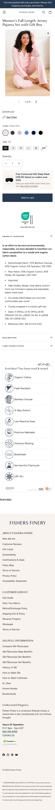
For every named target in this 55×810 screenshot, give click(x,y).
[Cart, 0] (50, 12)
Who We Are (8, 538)
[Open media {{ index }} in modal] (27, 62)
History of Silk (9, 667)
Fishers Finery (15, 770)
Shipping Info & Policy (13, 613)
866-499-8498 (9, 731)
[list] (27, 62)
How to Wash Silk (11, 672)
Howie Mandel (9, 688)
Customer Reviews (12, 544)
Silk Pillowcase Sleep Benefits (17, 651)
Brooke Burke (9, 694)
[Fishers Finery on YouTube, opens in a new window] (16, 755)
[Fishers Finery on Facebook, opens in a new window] (4, 755)
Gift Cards (7, 549)
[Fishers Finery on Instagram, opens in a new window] (8, 755)
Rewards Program (11, 619)
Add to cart (27, 197)
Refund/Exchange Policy (14, 608)
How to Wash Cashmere (14, 678)
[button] (10, 742)
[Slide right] (36, 102)
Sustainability (9, 554)
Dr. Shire (6, 683)
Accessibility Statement (14, 581)
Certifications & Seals (13, 560)
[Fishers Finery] (27, 12)
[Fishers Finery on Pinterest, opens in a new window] (12, 755)
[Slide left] (19, 102)
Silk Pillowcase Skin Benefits (16, 656)
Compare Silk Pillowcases (15, 646)
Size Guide (7, 597)
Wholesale (7, 624)
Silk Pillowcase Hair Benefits (16, 662)
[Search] (43, 12)
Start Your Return (11, 603)
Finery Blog (8, 565)
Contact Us (8, 735)
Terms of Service (11, 570)
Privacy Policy (9, 575)
